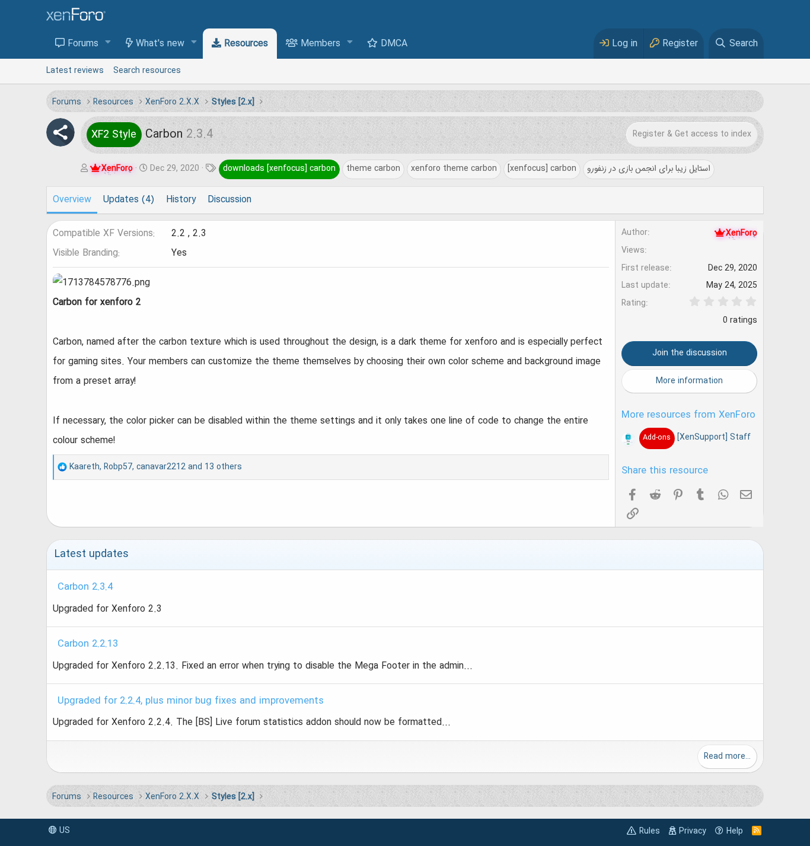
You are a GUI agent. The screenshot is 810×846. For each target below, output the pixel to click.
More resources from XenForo (688, 415)
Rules (649, 831)
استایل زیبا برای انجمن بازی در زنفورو (648, 168)
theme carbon (373, 168)
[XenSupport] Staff (696, 437)
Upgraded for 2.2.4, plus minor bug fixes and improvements (191, 701)
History (181, 200)
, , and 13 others (155, 466)
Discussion (229, 200)
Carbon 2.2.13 (88, 644)
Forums (83, 44)
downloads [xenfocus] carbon (279, 168)
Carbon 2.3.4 (85, 587)
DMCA (394, 44)
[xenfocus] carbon (542, 168)
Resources (246, 44)
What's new (160, 44)
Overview (72, 200)
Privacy (692, 831)
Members (320, 44)
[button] (108, 43)
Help (734, 831)
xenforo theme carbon (454, 168)
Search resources (147, 70)
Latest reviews (75, 70)
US (63, 830)
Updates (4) (128, 200)
